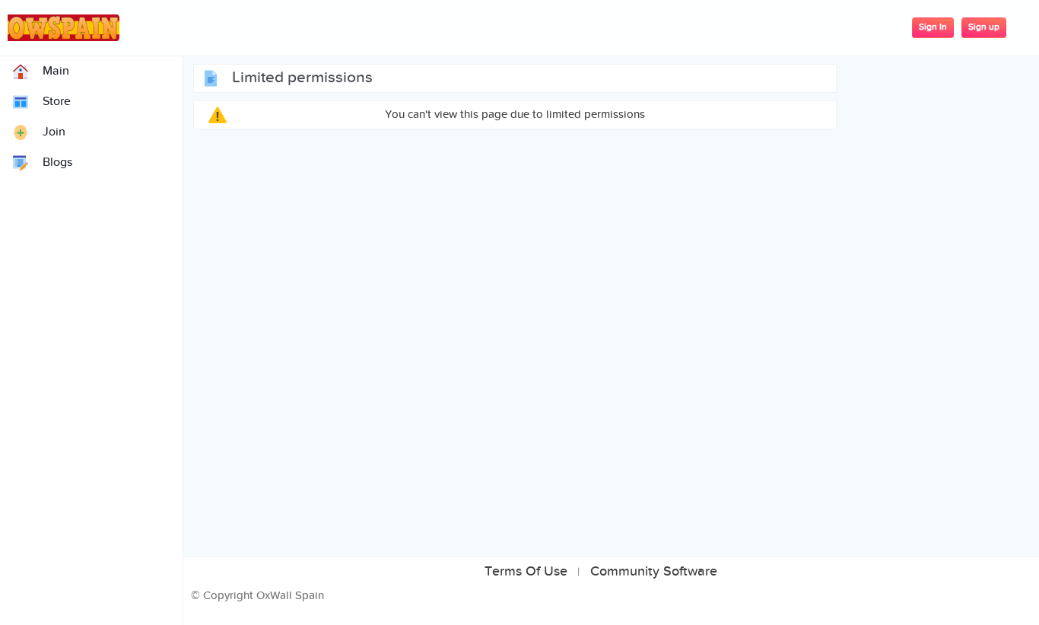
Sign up (983, 27)
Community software (653, 572)
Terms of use (526, 572)
